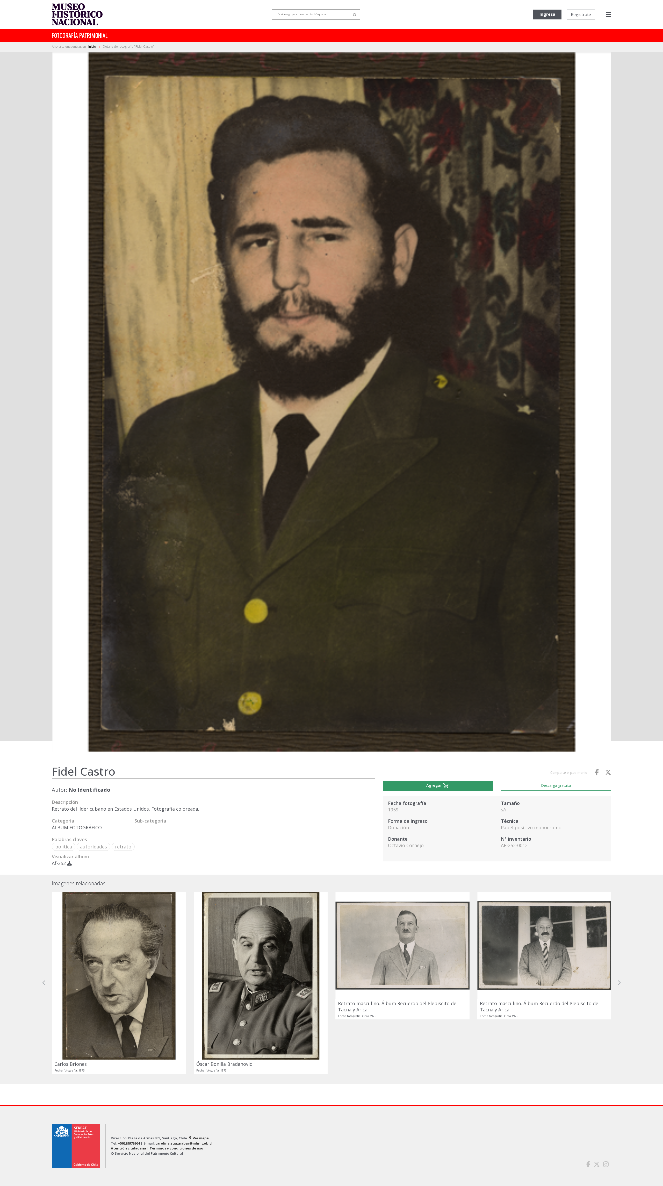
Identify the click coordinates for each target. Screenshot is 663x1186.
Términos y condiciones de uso (176, 1093)
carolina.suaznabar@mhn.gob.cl (183, 1089)
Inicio (92, 46)
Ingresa (547, 14)
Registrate (581, 14)
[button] (44, 955)
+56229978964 (129, 1089)
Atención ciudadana (128, 1093)
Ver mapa (199, 1083)
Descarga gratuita (556, 785)
